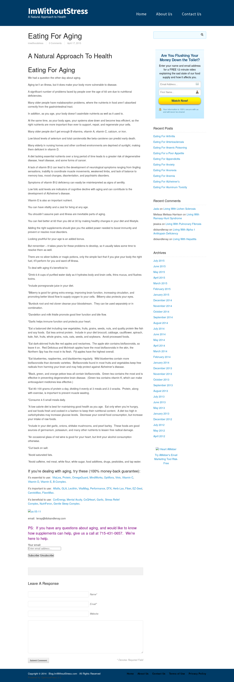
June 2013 (159, 402)
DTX (109, 488)
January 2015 (161, 294)
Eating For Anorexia (164, 170)
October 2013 (161, 379)
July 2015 (159, 260)
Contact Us (191, 13)
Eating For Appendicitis (166, 159)
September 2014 (163, 317)
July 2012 (159, 425)
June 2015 (159, 266)
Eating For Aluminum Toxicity (170, 187)
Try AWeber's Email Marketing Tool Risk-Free (166, 459)
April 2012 (159, 436)
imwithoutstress (35, 43)
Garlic (100, 499)
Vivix (118, 477)
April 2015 (159, 277)
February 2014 (162, 357)
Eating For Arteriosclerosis (168, 142)
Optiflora (109, 477)
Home (141, 13)
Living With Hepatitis (184, 239)
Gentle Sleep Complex (67, 503)
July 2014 (159, 328)
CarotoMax (34, 492)
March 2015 (160, 283)
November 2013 (162, 374)
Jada (156, 208)
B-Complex (59, 481)
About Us (164, 13)
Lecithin (72, 488)
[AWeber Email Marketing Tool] (166, 449)
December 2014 (162, 300)
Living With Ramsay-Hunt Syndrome (176, 216)
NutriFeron (46, 503)
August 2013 (160, 391)
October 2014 (161, 311)
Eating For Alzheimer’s (166, 181)
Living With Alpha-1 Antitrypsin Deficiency (174, 231)
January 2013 (161, 413)
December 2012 (162, 419)
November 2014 (162, 306)
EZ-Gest (137, 488)
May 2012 (159, 430)
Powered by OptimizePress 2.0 (44, 677)
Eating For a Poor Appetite (168, 153)
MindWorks (96, 477)
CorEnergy (59, 499)
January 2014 (161, 362)
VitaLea (56, 477)
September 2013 (163, 385)
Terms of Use (177, 673)
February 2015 (162, 289)
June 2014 (159, 334)
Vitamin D (33, 481)
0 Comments (55, 43)
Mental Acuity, (75, 499)
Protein (67, 477)
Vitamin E (46, 481)
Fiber (128, 488)
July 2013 (159, 396)
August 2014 (160, 323)
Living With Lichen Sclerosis (179, 208)
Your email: (34, 545)
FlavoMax (48, 492)
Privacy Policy (197, 673)
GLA (64, 488)
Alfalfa (56, 488)
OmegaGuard (80, 477)
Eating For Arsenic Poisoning (170, 147)
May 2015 (159, 272)
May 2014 (159, 340)
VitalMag (84, 488)
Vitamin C (127, 477)
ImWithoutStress (58, 11)
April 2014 (159, 345)
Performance (97, 488)
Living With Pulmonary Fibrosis (183, 224)
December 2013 (162, 368)
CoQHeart (89, 499)
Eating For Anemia (164, 176)
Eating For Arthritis (164, 136)
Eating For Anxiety (164, 164)
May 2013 (159, 408)
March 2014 (160, 351)
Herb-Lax (118, 488)
